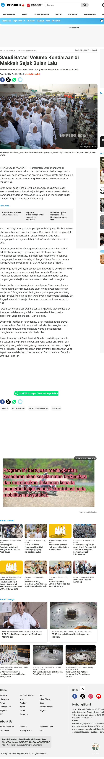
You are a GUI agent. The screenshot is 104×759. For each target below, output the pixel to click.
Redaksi (23, 726)
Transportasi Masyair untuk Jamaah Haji (11, 213)
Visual (22, 710)
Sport (42, 703)
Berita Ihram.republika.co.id (25, 50)
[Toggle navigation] (3, 5)
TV (1, 714)
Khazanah (4, 699)
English (43, 710)
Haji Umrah (9, 14)
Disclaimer (4, 730)
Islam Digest (45, 699)
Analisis (23, 703)
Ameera (3, 695)
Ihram (9, 50)
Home (2, 50)
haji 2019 (4, 408)
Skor (42, 695)
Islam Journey (41, 14)
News (24, 14)
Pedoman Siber (46, 726)
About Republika (7, 726)
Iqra (21, 699)
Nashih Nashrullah (32, 74)
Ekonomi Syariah (27, 695)
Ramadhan (24, 714)
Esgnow (3, 710)
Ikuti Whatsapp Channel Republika (38, 393)
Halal (59, 14)
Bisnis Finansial (46, 707)
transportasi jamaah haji (38, 408)
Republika (6, 21)
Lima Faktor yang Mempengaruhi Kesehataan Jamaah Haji (59, 216)
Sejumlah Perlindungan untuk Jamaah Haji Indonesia (35, 216)
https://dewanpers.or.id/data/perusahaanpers (22, 745)
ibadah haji (56, 408)
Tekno (22, 707)
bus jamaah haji (18, 408)
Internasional (5, 707)
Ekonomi (72, 14)
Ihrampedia (90, 14)
